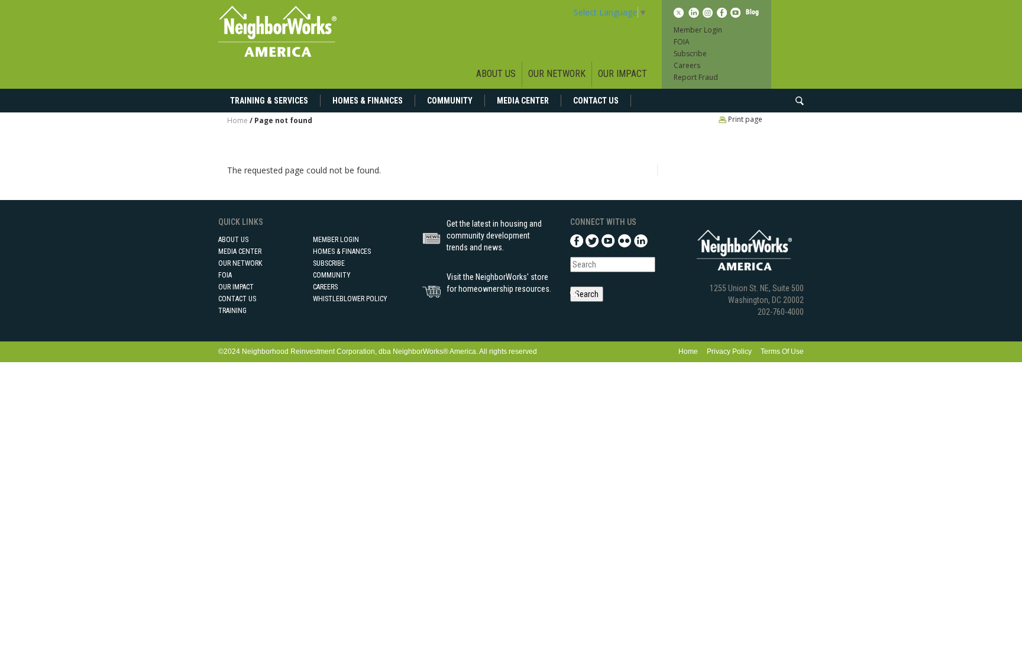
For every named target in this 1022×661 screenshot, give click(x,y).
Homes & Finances (367, 100)
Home (237, 120)
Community (450, 100)
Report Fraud (696, 77)
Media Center (523, 100)
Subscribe (690, 54)
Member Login (698, 30)
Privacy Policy (729, 351)
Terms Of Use (782, 351)
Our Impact (622, 73)
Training (232, 311)
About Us (496, 73)
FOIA (682, 42)
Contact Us (596, 100)
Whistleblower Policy (350, 299)
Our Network (557, 73)
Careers (687, 65)
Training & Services (269, 100)
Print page (744, 119)
